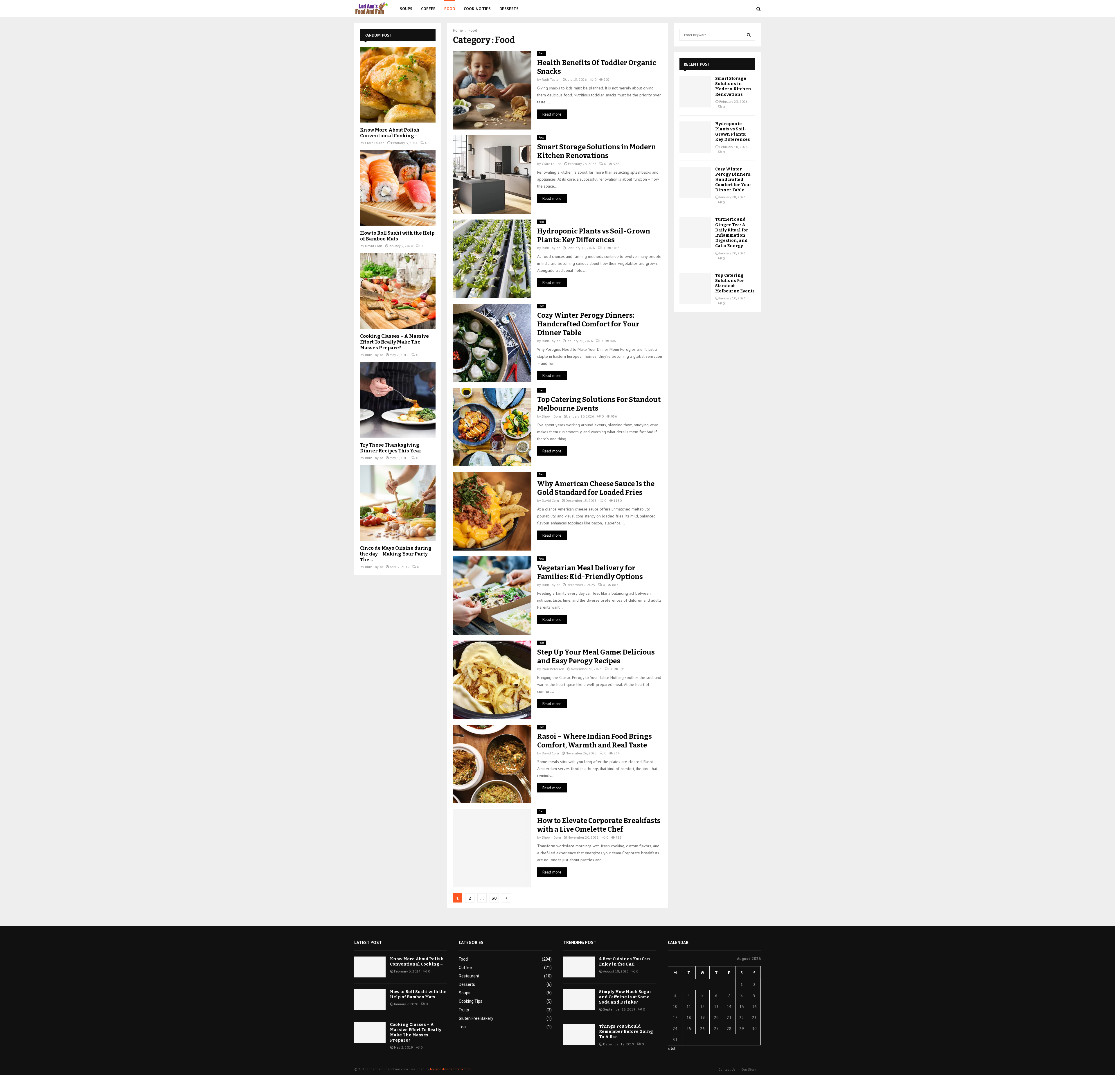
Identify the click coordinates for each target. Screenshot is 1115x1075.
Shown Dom (551, 416)
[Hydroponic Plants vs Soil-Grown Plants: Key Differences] (695, 137)
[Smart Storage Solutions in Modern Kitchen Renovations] (695, 91)
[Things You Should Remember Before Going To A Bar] (579, 1034)
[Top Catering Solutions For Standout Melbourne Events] (695, 288)
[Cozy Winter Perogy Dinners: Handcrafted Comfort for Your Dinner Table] (695, 182)
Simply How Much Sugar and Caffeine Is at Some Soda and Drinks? (625, 997)
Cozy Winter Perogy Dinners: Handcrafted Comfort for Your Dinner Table (588, 324)
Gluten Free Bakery (476, 1018)
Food (449, 8)
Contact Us (726, 1069)
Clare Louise (551, 163)
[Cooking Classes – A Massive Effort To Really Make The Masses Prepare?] (398, 291)
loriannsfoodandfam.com (450, 1069)
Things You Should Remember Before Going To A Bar (626, 1031)
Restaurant (469, 976)
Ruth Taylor (551, 79)
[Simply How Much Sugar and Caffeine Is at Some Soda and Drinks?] (579, 999)
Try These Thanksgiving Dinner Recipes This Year (391, 448)
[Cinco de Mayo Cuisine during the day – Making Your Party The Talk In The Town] (398, 503)
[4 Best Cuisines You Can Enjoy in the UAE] (579, 967)
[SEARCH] (748, 35)
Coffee (428, 8)
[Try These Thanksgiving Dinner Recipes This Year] (398, 400)
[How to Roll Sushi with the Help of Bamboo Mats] (398, 188)
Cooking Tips (477, 8)
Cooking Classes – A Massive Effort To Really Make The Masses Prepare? (394, 341)
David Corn (550, 500)
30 (494, 898)
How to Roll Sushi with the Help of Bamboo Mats (397, 236)
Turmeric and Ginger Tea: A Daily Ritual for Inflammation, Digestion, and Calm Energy (731, 232)
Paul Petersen (553, 669)
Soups (406, 8)
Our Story (748, 1069)
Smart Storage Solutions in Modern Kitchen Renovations (733, 86)
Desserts (509, 8)
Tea (462, 1026)
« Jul (671, 1048)
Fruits (464, 1010)
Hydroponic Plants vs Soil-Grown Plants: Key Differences (732, 131)
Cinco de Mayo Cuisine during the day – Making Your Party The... (395, 553)
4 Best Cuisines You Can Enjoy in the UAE (624, 962)
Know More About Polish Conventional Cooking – (390, 133)
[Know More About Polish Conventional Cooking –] (398, 85)
